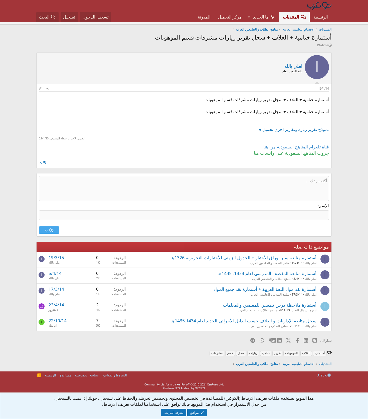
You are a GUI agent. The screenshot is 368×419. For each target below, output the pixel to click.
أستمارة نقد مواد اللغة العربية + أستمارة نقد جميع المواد (265, 289)
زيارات (253, 353)
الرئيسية (320, 17)
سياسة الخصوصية (87, 375)
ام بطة (53, 325)
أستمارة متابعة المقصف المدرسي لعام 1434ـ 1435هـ (267, 273)
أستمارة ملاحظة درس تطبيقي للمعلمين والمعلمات (269, 305)
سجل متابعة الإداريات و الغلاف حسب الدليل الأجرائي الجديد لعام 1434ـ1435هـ (243, 321)
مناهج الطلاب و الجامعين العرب (269, 263)
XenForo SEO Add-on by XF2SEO (184, 388)
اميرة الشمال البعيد (304, 310)
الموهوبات (291, 353)
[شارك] (48, 89)
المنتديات (291, 17)
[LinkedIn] (279, 340)
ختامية (266, 353)
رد (40, 162)
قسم (230, 353)
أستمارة (320, 353)
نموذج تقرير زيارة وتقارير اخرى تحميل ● (294, 129)
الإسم (324, 205)
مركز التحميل (229, 17)
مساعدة (65, 375)
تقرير (277, 353)
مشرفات (217, 353)
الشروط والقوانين (114, 375)
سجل (241, 353)
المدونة (204, 17)
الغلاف (306, 353)
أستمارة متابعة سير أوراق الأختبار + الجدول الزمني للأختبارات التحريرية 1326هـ (243, 258)
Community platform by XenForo (184, 384)
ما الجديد (261, 17)
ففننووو (53, 310)
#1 (41, 88)
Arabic (322, 375)
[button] (249, 17)
